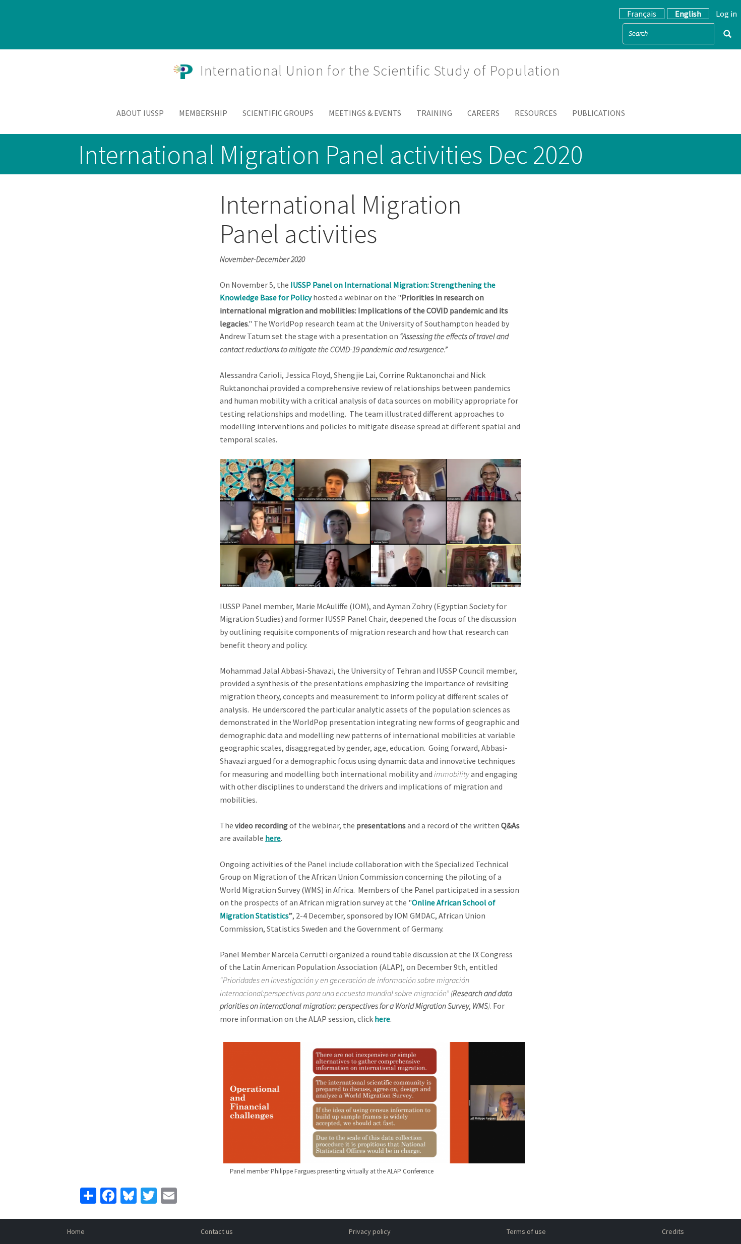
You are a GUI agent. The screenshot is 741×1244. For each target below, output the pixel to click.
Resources (536, 113)
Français (641, 14)
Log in (726, 14)
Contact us (217, 1231)
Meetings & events (365, 113)
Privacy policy (370, 1231)
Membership (203, 113)
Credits (673, 1231)
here (382, 1019)
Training (434, 113)
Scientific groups (278, 113)
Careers (483, 113)
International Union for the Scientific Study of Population (380, 70)
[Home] (187, 70)
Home (76, 1231)
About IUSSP (140, 113)
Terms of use (526, 1231)
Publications (598, 113)
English (688, 14)
